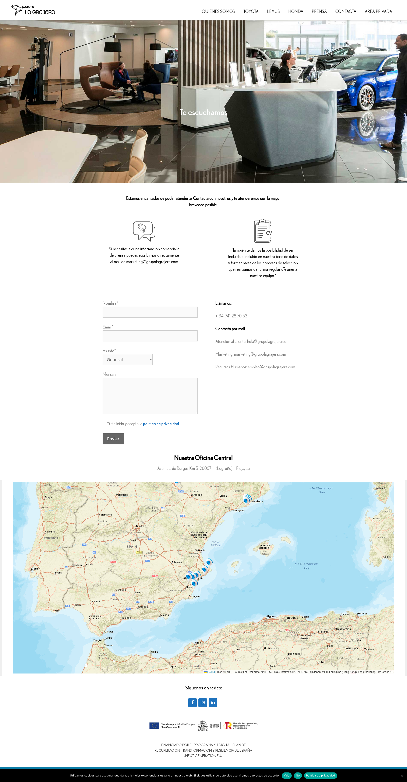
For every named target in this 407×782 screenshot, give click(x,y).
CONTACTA (345, 12)
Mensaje (109, 374)
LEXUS (273, 12)
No (298, 775)
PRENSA (319, 12)
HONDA (295, 12)
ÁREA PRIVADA (378, 12)
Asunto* (109, 351)
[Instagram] (202, 702)
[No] (402, 776)
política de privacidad (161, 424)
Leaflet (211, 672)
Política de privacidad (320, 775)
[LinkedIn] (213, 702)
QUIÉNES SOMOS (218, 12)
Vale (287, 775)
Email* (108, 327)
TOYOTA (251, 12)
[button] (246, 501)
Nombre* (110, 303)
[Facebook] (192, 702)
